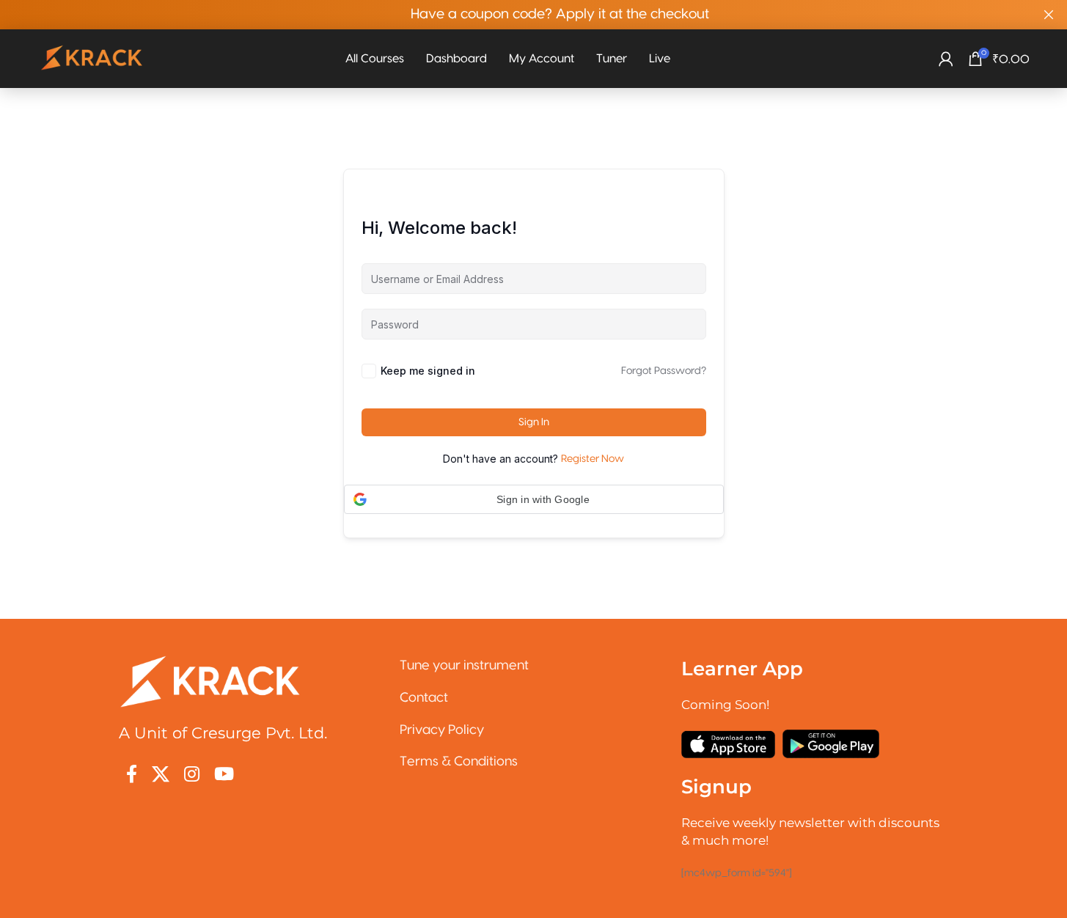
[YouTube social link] (224, 775)
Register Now (592, 459)
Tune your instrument (464, 665)
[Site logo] (92, 59)
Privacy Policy (442, 730)
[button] (534, 499)
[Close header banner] (1048, 14)
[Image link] (210, 681)
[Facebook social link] (131, 775)
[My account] (946, 58)
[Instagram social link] (192, 775)
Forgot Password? (663, 371)
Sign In (533, 422)
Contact (424, 697)
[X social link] (160, 775)
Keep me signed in (428, 370)
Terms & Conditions (459, 761)
